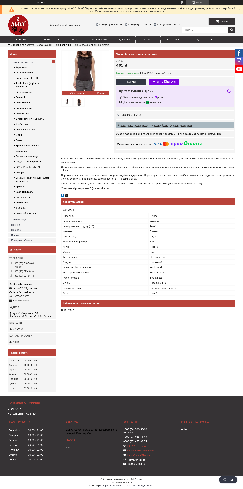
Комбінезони (22, 124)
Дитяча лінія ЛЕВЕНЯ (27, 78)
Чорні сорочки (62, 44)
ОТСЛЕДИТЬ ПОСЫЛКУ (23, 413)
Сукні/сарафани (24, 72)
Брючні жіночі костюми (28, 145)
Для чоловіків (23, 197)
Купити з (158, 81)
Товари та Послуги (22, 61)
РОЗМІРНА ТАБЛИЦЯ (28, 167)
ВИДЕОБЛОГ (123, 39)
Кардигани (21, 67)
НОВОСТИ (15, 409)
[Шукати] (231, 30)
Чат (231, 479)
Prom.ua (138, 479)
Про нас (16, 229)
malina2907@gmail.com (25, 288)
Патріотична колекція (27, 156)
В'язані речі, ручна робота (30, 118)
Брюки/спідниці (24, 108)
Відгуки (15, 235)
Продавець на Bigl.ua (121, 482)
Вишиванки (22, 202)
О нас (148, 39)
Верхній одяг (23, 113)
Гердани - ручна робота (28, 161)
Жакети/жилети (24, 92)
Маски (19, 134)
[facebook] (62, 195)
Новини (15, 224)
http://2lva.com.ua (22, 284)
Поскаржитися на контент (112, 485)
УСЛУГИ (72, 39)
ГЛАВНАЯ (20, 39)
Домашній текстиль (26, 213)
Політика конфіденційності (140, 485)
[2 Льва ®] (18, 34)
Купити (131, 81)
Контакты (173, 39)
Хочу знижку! (18, 219)
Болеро (20, 172)
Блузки (19, 140)
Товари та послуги (23, 44)
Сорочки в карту (24, 192)
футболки (21, 208)
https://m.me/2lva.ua (23, 292)
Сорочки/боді (44, 44)
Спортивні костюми (26, 129)
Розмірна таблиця (21, 240)
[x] (66, 195)
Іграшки (20, 186)
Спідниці (20, 97)
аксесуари (21, 151)
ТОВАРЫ (45, 39)
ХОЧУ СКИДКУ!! (98, 39)
